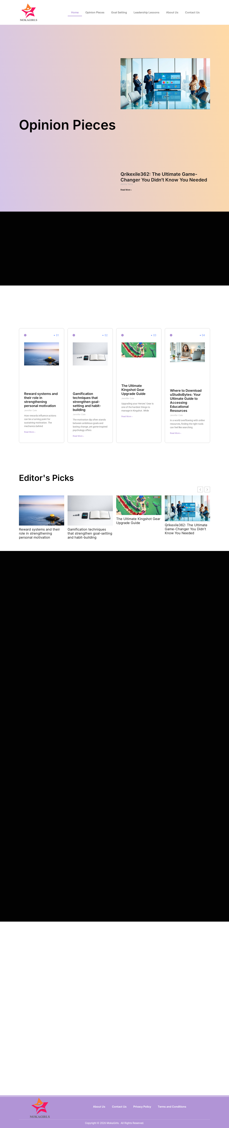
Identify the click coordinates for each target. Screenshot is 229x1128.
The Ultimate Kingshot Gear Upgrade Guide (133, 390)
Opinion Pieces (94, 12)
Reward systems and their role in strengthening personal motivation (41, 400)
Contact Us (192, 12)
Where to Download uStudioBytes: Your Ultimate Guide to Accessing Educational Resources (186, 401)
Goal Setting (119, 12)
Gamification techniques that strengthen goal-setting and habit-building (87, 402)
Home (75, 12)
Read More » (126, 190)
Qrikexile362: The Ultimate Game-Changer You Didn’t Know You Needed (164, 177)
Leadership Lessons (146, 12)
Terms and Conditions (172, 1106)
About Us (172, 12)
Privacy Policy (142, 1106)
